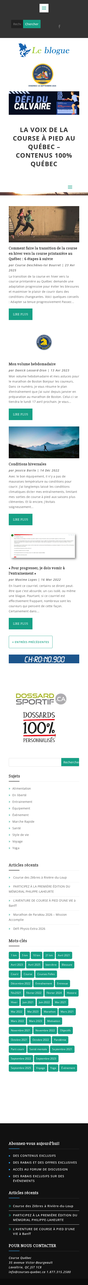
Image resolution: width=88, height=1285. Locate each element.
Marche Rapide (23, 821)
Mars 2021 (67, 1011)
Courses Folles (46, 974)
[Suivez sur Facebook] (59, 26)
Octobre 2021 (19, 1040)
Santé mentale (38, 1049)
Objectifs (65, 1030)
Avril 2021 (64, 955)
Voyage (17, 841)
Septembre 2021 (62, 1049)
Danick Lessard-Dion (31, 370)
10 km (36, 955)
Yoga (15, 848)
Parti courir (17, 1049)
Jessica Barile (25, 470)
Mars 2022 (17, 1021)
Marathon (50, 1011)
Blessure (67, 964)
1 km (14, 955)
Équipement (21, 808)
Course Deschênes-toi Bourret (38, 265)
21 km (49, 955)
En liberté (19, 795)
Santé (16, 828)
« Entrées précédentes (30, 642)
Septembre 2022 (21, 1058)
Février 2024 (54, 993)
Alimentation (21, 788)
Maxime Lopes (26, 580)
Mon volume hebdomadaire (32, 364)
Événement (20, 815)
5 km (25, 955)
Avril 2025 (34, 964)
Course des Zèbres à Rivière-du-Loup (40, 877)
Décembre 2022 (20, 983)
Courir (14, 974)
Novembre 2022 (45, 1030)
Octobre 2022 (40, 1040)
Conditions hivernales (27, 464)
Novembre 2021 (20, 1030)
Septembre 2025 (21, 1068)
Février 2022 (33, 993)
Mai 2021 (60, 1002)
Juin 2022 (44, 1002)
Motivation (53, 1021)
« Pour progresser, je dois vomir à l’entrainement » (37, 571)
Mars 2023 (35, 1021)
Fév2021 (16, 993)
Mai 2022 (16, 1011)
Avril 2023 (17, 964)
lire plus (20, 314)
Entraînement (43, 983)
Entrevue (62, 983)
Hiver (14, 1002)
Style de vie (20, 835)
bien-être (51, 964)
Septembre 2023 (46, 1058)
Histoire (71, 993)
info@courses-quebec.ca (27, 1272)
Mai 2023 (33, 1011)
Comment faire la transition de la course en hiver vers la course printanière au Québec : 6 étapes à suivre (43, 253)
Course (28, 974)
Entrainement (22, 802)
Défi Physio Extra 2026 (29, 929)
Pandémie (60, 1040)
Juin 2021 (28, 1002)
